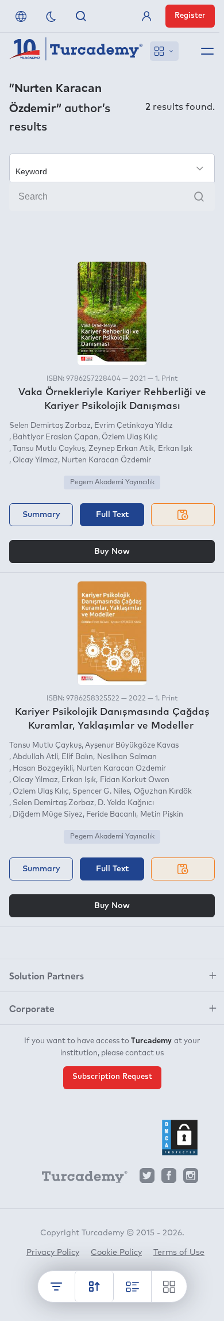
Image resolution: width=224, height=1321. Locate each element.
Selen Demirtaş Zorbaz (50, 426)
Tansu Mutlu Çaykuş (49, 449)
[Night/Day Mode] (51, 16)
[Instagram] (190, 1178)
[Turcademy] (79, 1179)
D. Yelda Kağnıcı (126, 803)
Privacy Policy (52, 1253)
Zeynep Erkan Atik (121, 449)
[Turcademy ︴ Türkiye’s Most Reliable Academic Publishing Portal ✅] (76, 51)
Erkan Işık (175, 449)
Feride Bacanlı (111, 814)
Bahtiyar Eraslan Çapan (55, 437)
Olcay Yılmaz (35, 460)
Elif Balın (77, 757)
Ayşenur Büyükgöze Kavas (132, 745)
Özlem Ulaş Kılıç (130, 437)
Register (190, 16)
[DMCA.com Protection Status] (179, 1137)
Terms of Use (178, 1253)
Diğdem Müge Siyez (48, 814)
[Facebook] (168, 1178)
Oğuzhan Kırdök (162, 791)
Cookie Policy (116, 1253)
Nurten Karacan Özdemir (106, 460)
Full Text (112, 515)
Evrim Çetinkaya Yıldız (133, 426)
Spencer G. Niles (101, 791)
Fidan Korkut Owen (134, 780)
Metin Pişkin (161, 814)
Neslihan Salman (126, 757)
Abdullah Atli (35, 757)
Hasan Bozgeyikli (43, 768)
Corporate (32, 1008)
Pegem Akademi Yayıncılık (112, 482)
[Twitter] (147, 1178)
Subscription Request (112, 1077)
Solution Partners (46, 975)
